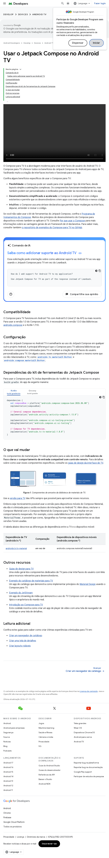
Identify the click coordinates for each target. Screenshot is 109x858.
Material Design (88, 584)
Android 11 (8, 790)
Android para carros (83, 737)
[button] (14, 392)
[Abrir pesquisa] (62, 3)
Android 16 (8, 767)
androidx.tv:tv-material (16, 548)
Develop (8, 14)
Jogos (41, 723)
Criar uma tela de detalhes (22, 640)
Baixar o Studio (45, 779)
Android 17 (8, 762)
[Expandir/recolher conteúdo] (20, 69)
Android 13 (8, 781)
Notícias (7, 741)
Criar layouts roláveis (20, 645)
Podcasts (7, 750)
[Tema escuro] (96, 270)
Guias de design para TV (21, 568)
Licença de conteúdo (89, 691)
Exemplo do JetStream (21, 592)
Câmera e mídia (46, 737)
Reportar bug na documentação (88, 767)
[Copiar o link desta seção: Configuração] (28, 337)
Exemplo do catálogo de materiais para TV (31, 580)
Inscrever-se (49, 843)
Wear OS (78, 728)
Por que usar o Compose (72, 220)
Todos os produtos (12, 826)
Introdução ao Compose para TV (26, 604)
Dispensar (78, 43)
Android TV (39, 14)
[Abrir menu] (4, 3)
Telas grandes (80, 723)
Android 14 (8, 776)
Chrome (7, 813)
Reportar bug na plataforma (86, 762)
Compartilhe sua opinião (82, 294)
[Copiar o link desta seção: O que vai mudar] (33, 450)
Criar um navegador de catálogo (25, 635)
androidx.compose (12, 325)
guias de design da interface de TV (85, 463)
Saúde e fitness (45, 732)
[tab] (14, 392)
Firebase (7, 817)
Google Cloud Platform (14, 822)
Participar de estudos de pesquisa (89, 776)
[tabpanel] (54, 417)
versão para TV (17, 498)
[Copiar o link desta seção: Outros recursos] (33, 562)
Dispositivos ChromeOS (84, 732)
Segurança (8, 732)
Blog (5, 746)
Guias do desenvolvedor (49, 770)
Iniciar (96, 43)
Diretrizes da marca (36, 837)
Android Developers (11, 43)
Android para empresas (14, 728)
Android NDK (44, 784)
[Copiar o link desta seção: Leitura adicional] (33, 623)
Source (6, 737)
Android (7, 723)
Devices (23, 14)
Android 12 (8, 785)
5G (40, 746)
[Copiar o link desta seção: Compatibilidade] (33, 312)
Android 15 (8, 772)
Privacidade (44, 741)
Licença (20, 837)
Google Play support (83, 772)
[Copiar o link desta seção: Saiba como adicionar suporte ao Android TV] (80, 253)
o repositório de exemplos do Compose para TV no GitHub (52, 227)
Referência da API (47, 774)
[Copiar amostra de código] (99, 270)
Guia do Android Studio (49, 765)
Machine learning (46, 728)
